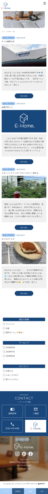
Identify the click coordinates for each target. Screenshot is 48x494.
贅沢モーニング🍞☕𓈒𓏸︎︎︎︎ (15, 332)
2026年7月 (10, 352)
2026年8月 (10, 347)
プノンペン (10, 324)
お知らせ (9, 371)
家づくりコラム (12, 379)
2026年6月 (10, 356)
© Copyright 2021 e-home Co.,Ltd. (14, 483)
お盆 (7, 328)
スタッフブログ (8, 38)
